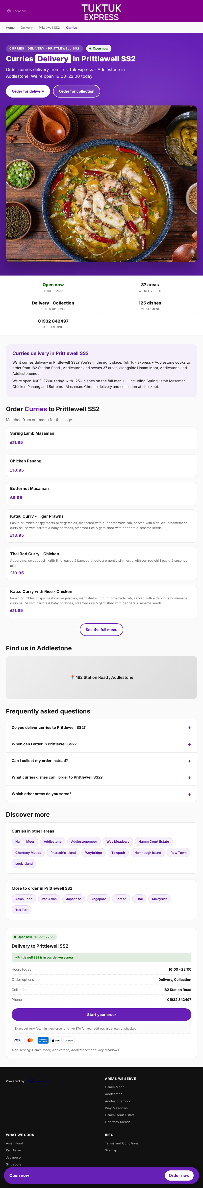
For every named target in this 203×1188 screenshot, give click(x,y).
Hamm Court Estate (154, 841)
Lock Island (24, 863)
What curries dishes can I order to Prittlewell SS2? (57, 777)
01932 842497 (53, 321)
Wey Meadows (117, 841)
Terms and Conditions (122, 1143)
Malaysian (159, 899)
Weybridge (93, 853)
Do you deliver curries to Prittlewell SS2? (49, 727)
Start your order (101, 1014)
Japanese (73, 899)
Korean (121, 899)
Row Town (179, 853)
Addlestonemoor (84, 841)
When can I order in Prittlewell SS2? (44, 744)
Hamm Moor (24, 841)
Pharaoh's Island (63, 853)
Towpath (118, 853)
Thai (139, 899)
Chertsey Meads (28, 853)
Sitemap (111, 1150)
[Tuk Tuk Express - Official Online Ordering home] (101, 11)
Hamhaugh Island (147, 853)
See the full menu (101, 629)
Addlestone (53, 841)
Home (10, 27)
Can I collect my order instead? (40, 760)
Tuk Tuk (21, 910)
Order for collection (76, 91)
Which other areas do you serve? (41, 793)
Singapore (98, 899)
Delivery (27, 27)
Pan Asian (49, 899)
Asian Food (23, 899)
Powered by (15, 1081)
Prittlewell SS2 (49, 27)
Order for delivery (28, 91)
